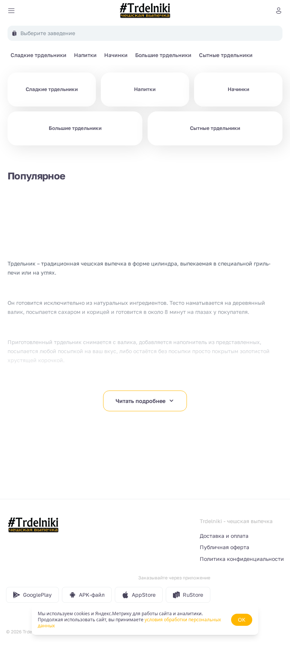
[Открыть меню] (11, 10)
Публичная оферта (224, 547)
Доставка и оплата (224, 536)
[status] (145, 620)
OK (241, 619)
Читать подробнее (140, 401)
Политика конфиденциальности (242, 559)
